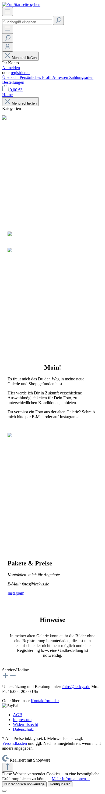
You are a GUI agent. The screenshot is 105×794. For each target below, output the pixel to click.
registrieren (20, 72)
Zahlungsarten (81, 77)
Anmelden (11, 67)
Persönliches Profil (36, 77)
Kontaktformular (45, 700)
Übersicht (11, 77)
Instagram (16, 593)
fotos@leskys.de (76, 686)
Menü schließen (24, 58)
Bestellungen (13, 82)
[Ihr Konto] (7, 47)
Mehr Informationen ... (71, 778)
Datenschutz (23, 729)
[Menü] (7, 11)
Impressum (22, 719)
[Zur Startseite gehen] (21, 4)
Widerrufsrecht (25, 724)
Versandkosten (14, 743)
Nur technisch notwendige (24, 784)
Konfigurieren (60, 784)
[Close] (4, 791)
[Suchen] (58, 20)
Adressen (60, 77)
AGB (17, 714)
